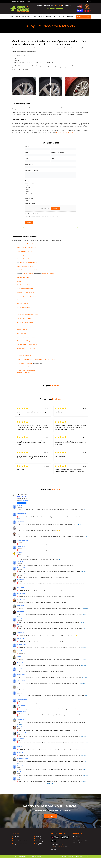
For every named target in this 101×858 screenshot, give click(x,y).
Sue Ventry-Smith (22, 513)
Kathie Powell (21, 727)
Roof (27, 189)
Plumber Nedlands (22, 329)
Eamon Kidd (20, 738)
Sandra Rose (20, 506)
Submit (29, 222)
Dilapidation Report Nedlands (24, 285)
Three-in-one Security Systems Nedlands (27, 314)
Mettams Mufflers (21, 281)
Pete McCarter (21, 521)
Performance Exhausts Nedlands (28, 262)
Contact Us (70, 16)
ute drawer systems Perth (23, 372)
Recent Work (26, 16)
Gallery (34, 16)
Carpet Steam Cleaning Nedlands (25, 251)
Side (27, 185)
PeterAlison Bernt (22, 686)
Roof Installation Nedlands (24, 318)
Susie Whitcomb (21, 766)
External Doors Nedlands (23, 307)
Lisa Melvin (20, 662)
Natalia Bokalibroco (22, 758)
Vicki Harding (20, 719)
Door (27, 196)
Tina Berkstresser (22, 680)
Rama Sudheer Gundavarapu (25, 732)
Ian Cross (19, 778)
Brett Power (20, 527)
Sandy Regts (20, 605)
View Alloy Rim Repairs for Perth (64, 132)
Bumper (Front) (30, 183)
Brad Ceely (20, 752)
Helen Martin (20, 632)
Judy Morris (20, 562)
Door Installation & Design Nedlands (26, 341)
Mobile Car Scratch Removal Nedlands (27, 244)
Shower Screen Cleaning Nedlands (26, 348)
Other (27, 191)
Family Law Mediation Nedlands (25, 288)
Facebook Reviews (60, 846)
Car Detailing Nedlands (23, 255)
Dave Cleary (20, 772)
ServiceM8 (35, 477)
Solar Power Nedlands (22, 333)
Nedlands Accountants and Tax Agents (27, 344)
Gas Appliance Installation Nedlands (26, 337)
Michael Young (21, 674)
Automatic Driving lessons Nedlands (26, 247)
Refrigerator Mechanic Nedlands (25, 292)
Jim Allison (20, 692)
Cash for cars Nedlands (23, 300)
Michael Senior (21, 546)
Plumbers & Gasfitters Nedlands (25, 352)
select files (55, 208)
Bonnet (28, 187)
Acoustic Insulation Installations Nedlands (28, 326)
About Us (41, 16)
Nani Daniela (20, 552)
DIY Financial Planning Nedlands (25, 322)
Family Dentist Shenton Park (24, 363)
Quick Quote (60, 16)
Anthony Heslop (21, 644)
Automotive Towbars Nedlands (25, 266)
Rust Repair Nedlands (22, 303)
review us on (21, 503)
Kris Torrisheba (21, 593)
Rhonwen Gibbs (21, 568)
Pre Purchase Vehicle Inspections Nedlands (28, 270)
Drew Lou (19, 746)
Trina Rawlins (21, 533)
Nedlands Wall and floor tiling (24, 355)
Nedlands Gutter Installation (24, 367)
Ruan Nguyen (20, 579)
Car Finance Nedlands (48, 273)
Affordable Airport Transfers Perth (26, 370)
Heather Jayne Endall (22, 540)
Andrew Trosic (21, 599)
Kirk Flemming (21, 705)
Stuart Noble (20, 587)
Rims (27, 200)
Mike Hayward (21, 638)
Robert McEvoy (21, 625)
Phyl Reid (19, 668)
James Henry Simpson (23, 573)
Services (18, 16)
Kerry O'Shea (20, 611)
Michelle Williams (22, 699)
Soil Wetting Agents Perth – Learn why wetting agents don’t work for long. (36, 359)
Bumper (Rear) (30, 194)
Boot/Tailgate (29, 198)
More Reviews (50, 783)
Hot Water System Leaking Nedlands (26, 296)
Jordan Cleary (20, 619)
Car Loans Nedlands (27, 273)
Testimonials (49, 16)
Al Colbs (19, 656)
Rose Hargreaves (21, 711)
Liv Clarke (19, 650)
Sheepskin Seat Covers (23, 277)
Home (11, 16)
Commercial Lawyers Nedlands (25, 311)
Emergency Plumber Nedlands (25, 259)
